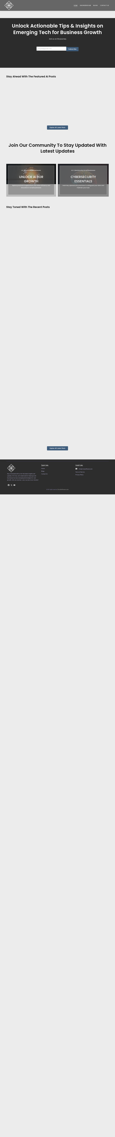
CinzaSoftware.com (63, 299)
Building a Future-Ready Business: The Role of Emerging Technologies (89, 240)
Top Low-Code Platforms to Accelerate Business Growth (56, 108)
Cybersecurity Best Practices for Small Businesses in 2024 (56, 237)
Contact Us (44, 284)
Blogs (42, 281)
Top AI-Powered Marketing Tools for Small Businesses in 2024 (21, 105)
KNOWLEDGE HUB (85, 5)
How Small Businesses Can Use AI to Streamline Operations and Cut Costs (92, 107)
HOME (75, 5)
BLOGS (95, 5)
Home (43, 278)
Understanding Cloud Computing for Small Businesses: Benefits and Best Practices (22, 237)
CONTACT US (104, 5)
